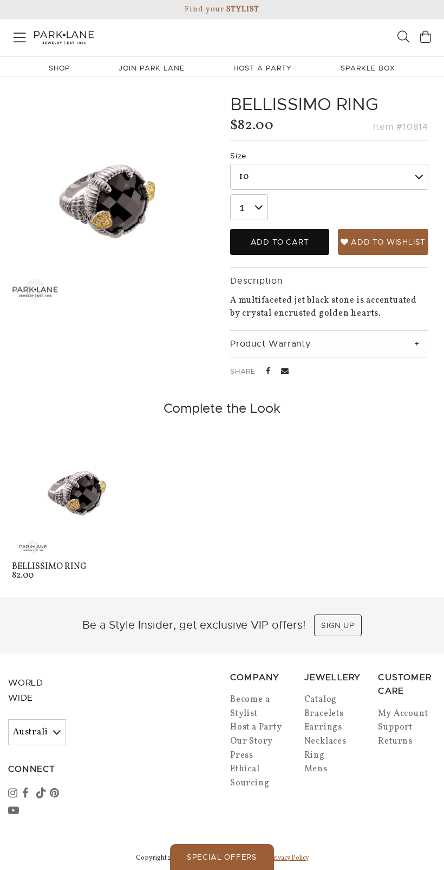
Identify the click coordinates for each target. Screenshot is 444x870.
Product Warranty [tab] (270, 343)
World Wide (25, 690)
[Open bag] (425, 38)
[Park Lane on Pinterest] (56, 794)
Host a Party (256, 727)
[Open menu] (19, 35)
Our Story (251, 741)
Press (241, 756)
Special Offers (222, 857)
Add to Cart (280, 242)
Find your (222, 9)
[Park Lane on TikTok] (42, 794)
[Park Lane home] (111, 36)
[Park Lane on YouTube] (14, 811)
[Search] (403, 38)
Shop (59, 68)
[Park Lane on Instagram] (14, 794)
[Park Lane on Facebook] (28, 794)
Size (238, 155)
